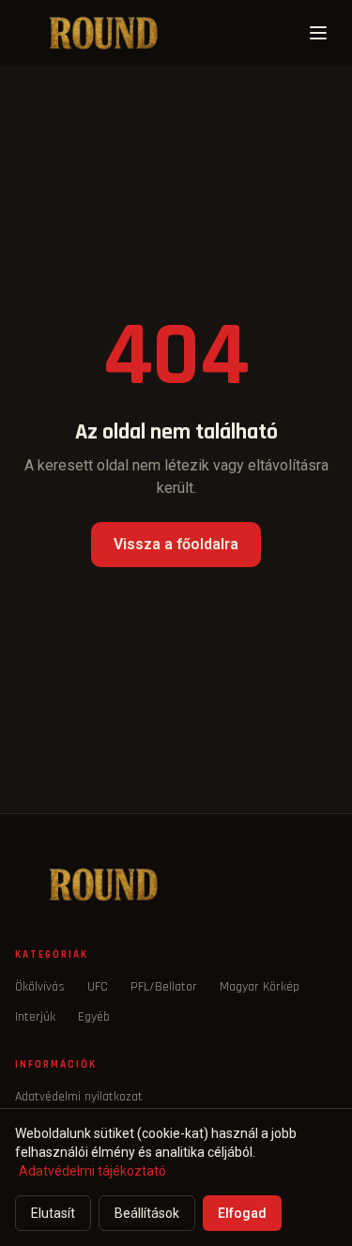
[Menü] (318, 33)
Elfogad (242, 1213)
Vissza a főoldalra (176, 544)
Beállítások (147, 1213)
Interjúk (35, 1016)
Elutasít (53, 1213)
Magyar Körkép (259, 986)
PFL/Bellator (163, 986)
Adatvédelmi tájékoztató (92, 1170)
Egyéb (94, 1016)
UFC (97, 986)
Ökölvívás (40, 986)
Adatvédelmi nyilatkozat (79, 1096)
